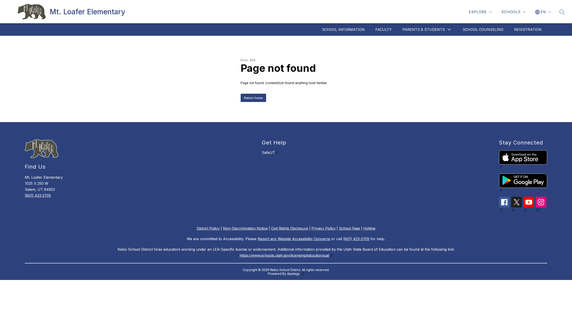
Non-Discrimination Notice (245, 228)
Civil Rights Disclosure (289, 228)
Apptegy (294, 273)
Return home (253, 98)
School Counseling (483, 29)
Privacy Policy (323, 228)
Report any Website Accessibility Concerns (294, 239)
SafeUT (268, 152)
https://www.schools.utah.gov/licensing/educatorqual (284, 255)
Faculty (383, 29)
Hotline (369, 228)
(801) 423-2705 (38, 195)
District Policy (208, 228)
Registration (528, 29)
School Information (343, 29)
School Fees (349, 228)
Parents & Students (423, 29)
